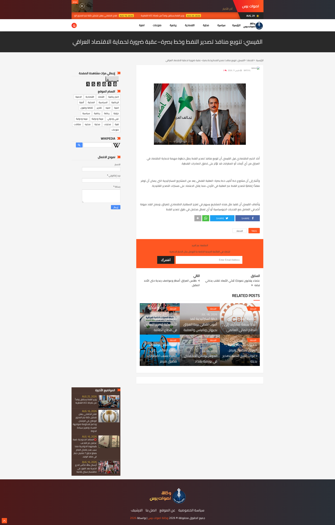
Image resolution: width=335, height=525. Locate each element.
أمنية (81, 102)
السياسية (103, 102)
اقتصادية (89, 97)
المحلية (91, 102)
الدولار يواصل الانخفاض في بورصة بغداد (200, 358)
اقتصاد (239, 231)
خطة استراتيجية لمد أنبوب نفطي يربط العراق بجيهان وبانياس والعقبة (200, 324)
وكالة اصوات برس (158, 517)
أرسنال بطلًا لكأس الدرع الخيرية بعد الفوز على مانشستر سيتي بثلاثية (86, 468)
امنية (116, 108)
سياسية (86, 113)
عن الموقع (167, 510)
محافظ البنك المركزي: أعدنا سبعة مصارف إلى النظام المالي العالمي (240, 324)
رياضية (97, 113)
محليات (107, 124)
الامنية (78, 97)
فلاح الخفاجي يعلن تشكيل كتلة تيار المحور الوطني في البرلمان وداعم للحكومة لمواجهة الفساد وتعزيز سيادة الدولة (76, 15)
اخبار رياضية (113, 97)
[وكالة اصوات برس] (167, 503)
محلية (97, 124)
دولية (116, 113)
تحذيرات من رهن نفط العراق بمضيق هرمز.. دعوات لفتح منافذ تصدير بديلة (240, 353)
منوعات (115, 130)
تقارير (99, 108)
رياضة (107, 113)
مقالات (77, 124)
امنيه (108, 108)
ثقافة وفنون (86, 108)
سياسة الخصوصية (191, 510)
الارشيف (137, 510)
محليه (88, 124)
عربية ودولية (97, 119)
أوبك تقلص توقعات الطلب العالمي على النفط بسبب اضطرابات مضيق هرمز (162, 353)
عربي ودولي (113, 119)
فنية (117, 124)
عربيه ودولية (82, 119)
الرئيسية (236, 25)
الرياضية (115, 102)
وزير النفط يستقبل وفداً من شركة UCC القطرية (176, 15)
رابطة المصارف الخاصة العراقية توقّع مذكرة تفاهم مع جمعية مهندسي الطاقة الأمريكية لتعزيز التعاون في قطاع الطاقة (160, 316)
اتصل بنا (151, 510)
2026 (133, 517)
